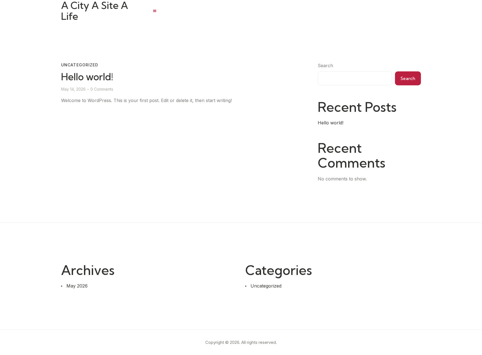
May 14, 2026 (73, 89)
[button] (154, 11)
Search (325, 65)
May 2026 (77, 286)
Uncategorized (79, 64)
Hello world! (87, 76)
